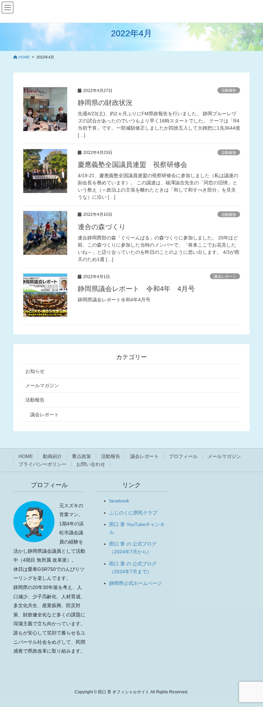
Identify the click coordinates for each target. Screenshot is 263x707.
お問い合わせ (90, 464)
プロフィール (183, 456)
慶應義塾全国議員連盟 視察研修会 (132, 164)
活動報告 (228, 90)
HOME (25, 456)
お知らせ (35, 371)
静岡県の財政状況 (105, 102)
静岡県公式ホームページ (135, 583)
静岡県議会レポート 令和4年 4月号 (136, 288)
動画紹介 (52, 456)
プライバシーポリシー (42, 464)
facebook (119, 500)
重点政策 (81, 456)
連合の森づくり (102, 227)
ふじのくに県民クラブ (133, 512)
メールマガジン (42, 385)
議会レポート (225, 276)
